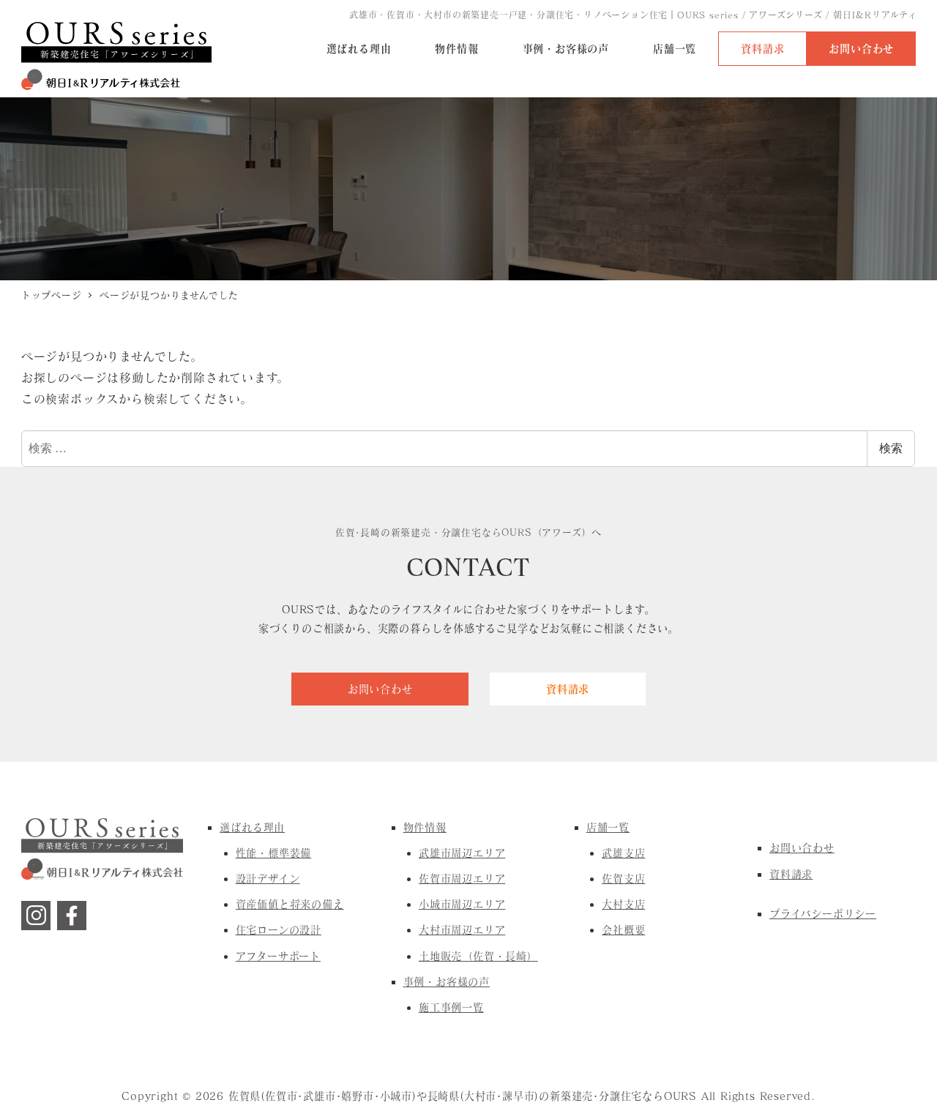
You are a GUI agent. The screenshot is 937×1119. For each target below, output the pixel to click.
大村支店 (623, 904)
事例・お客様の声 (446, 982)
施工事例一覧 (451, 1007)
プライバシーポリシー (822, 913)
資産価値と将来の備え (290, 904)
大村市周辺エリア (462, 930)
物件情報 (425, 827)
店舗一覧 (608, 827)
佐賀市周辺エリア (462, 878)
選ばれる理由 (252, 827)
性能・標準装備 (274, 853)
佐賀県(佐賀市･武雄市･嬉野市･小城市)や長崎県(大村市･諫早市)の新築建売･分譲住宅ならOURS (462, 1096)
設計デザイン (268, 878)
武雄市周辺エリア (462, 853)
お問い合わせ (802, 848)
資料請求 (791, 874)
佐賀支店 (623, 878)
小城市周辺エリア (462, 904)
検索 (891, 448)
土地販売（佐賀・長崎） (478, 956)
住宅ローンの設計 (278, 930)
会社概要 (623, 930)
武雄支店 (623, 853)
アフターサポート (278, 956)
